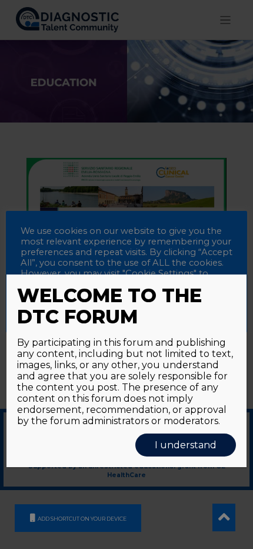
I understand (186, 445)
